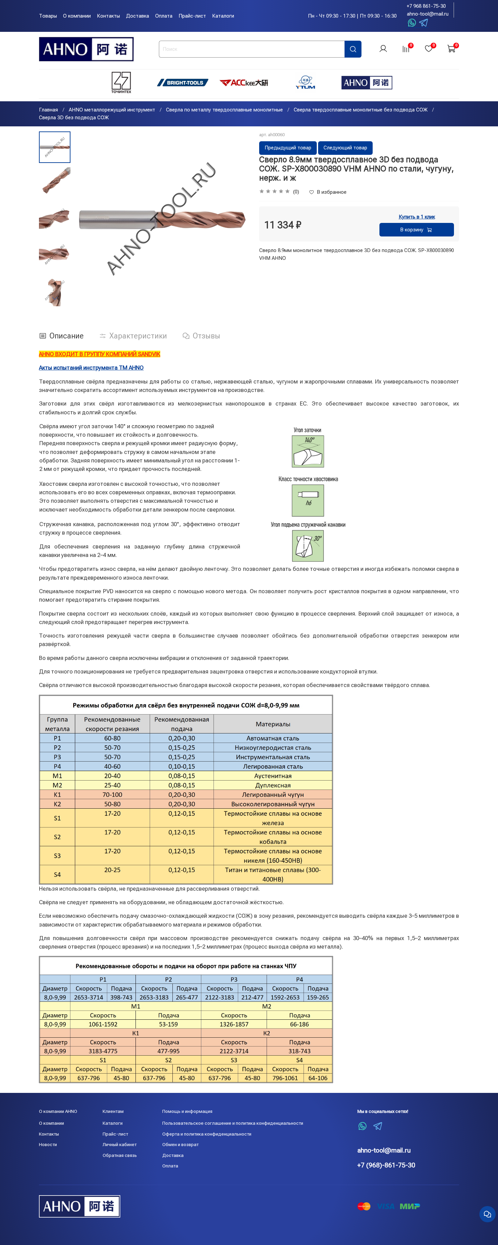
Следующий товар (345, 148)
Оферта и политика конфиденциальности (206, 1134)
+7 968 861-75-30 (426, 6)
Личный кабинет (120, 1144)
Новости (48, 1144)
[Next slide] (54, 298)
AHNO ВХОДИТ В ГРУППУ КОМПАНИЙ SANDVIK (99, 354)
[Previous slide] (86, 219)
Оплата (163, 16)
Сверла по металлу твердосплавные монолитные (224, 110)
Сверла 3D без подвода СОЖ (74, 118)
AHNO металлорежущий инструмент (112, 110)
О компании (77, 16)
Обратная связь (120, 1155)
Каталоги (223, 16)
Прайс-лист (192, 16)
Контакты (108, 16)
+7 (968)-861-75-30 (386, 1165)
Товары (48, 16)
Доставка (137, 16)
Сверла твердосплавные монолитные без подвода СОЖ (361, 110)
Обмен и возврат (180, 1144)
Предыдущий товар (288, 148)
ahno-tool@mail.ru (428, 14)
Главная (48, 110)
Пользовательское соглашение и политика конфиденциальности (232, 1123)
